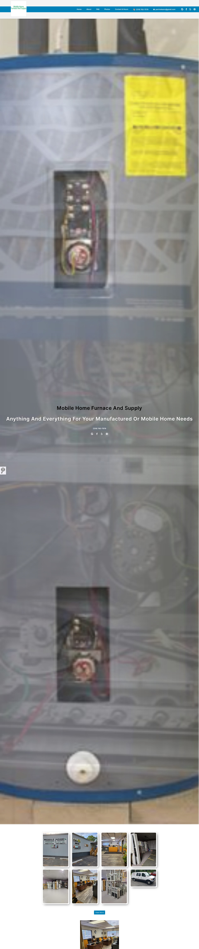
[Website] (195, 9)
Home (79, 9)
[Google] (182, 9)
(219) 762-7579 (142, 9)
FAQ (97, 9)
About (88, 9)
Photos (107, 9)
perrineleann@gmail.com (165, 9)
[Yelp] (190, 9)
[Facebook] (186, 9)
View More (99, 912)
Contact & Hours (121, 9)
